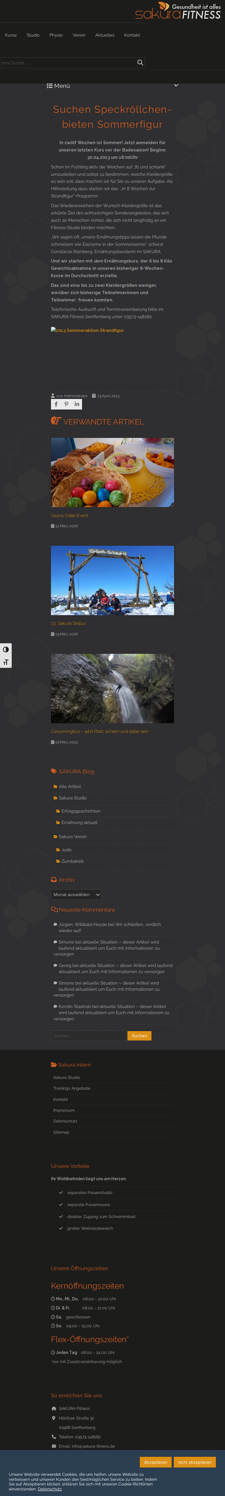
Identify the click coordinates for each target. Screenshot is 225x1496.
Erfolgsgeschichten (81, 810)
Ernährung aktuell (80, 822)
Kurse (11, 35)
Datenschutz (65, 1121)
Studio (33, 35)
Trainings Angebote (71, 1088)
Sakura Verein (73, 836)
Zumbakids (73, 861)
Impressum (64, 1110)
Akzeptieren (155, 1462)
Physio (56, 35)
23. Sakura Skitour (68, 623)
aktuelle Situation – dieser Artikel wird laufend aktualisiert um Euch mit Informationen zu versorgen (107, 947)
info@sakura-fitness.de (93, 1446)
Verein (79, 35)
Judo (66, 849)
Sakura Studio (73, 797)
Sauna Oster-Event (69, 515)
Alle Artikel (70, 786)
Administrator (76, 396)
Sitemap (61, 1132)
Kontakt (132, 35)
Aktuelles (104, 35)
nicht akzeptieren (195, 1462)
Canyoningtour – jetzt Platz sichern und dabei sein (100, 731)
